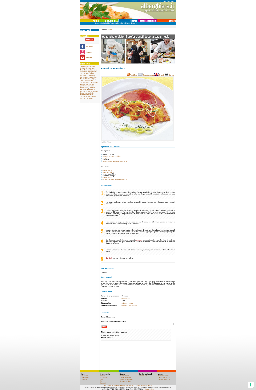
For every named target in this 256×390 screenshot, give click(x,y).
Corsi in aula (143, 376)
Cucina (102, 376)
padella (124, 305)
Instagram (89, 52)
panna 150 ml (107, 177)
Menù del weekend (126, 379)
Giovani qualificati (164, 379)
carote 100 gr (107, 170)
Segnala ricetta (148, 75)
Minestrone (84, 88)
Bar (101, 381)
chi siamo (163, 1)
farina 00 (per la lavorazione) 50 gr (115, 161)
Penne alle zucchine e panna (88, 97)
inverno (130, 303)
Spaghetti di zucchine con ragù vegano (88, 73)
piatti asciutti (126, 298)
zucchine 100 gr (108, 172)
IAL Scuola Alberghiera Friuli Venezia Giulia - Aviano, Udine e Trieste (128, 385)
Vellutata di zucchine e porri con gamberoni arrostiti (89, 84)
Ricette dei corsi (131, 23)
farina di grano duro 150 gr (112, 156)
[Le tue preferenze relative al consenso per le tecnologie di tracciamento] (251, 385)
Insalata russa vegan (87, 79)
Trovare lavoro (163, 376)
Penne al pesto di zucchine (86, 95)
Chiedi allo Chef (105, 23)
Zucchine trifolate (86, 80)
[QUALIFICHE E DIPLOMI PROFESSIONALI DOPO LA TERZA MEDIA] (138, 63)
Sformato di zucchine (87, 66)
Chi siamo (84, 376)
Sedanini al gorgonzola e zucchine (88, 76)
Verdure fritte (84, 82)
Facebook (89, 46)
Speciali (103, 383)
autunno (124, 303)
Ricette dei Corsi (125, 381)
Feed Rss (134, 75)
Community (85, 377)
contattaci (171, 1)
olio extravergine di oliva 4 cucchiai (115, 179)
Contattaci (84, 379)
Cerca (97, 23)
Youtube (89, 58)
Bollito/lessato (132, 305)
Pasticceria (104, 377)
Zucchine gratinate (87, 93)
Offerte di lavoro (163, 377)
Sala (101, 379)
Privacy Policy (149, 389)
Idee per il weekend (118, 23)
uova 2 (105, 158)
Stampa (171, 75)
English (162, 75)
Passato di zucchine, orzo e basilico (89, 90)
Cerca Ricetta (124, 376)
